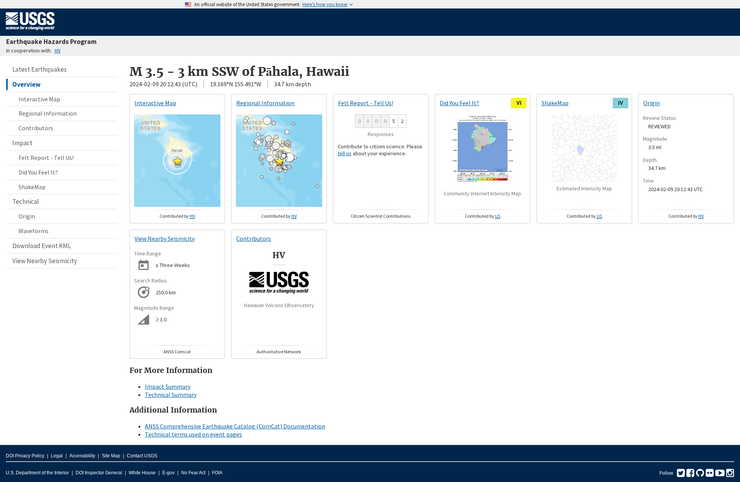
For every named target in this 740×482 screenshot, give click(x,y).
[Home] (30, 31)
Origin (26, 216)
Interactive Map (39, 99)
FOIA (217, 472)
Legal (57, 455)
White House (142, 472)
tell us (345, 153)
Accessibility (82, 455)
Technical (25, 201)
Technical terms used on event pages (193, 434)
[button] (177, 161)
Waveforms (33, 231)
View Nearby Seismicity (44, 261)
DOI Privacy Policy (25, 455)
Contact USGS (142, 455)
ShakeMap (31, 187)
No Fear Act (193, 472)
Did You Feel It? (38, 172)
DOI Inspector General (99, 472)
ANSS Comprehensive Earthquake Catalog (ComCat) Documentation (235, 426)
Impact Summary (167, 386)
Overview (26, 84)
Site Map (111, 455)
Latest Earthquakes (39, 69)
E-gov (168, 472)
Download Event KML (41, 246)
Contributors (35, 128)
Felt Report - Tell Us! (46, 157)
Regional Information (47, 113)
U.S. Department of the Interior (37, 472)
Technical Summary (171, 394)
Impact (22, 143)
